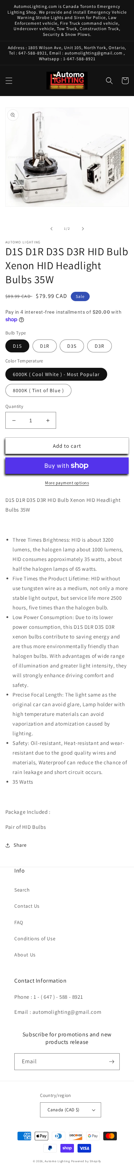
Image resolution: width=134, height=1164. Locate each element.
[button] (9, 81)
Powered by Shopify (86, 1161)
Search (22, 890)
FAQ (18, 922)
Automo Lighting (57, 1161)
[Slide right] (83, 229)
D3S (71, 346)
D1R (44, 346)
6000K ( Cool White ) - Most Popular (56, 374)
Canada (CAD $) (64, 1110)
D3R (99, 346)
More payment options (67, 482)
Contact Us (27, 906)
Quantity (14, 406)
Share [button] (20, 845)
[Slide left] (51, 229)
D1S (17, 346)
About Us (25, 954)
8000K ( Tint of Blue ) (38, 390)
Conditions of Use (34, 938)
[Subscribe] (111, 1061)
